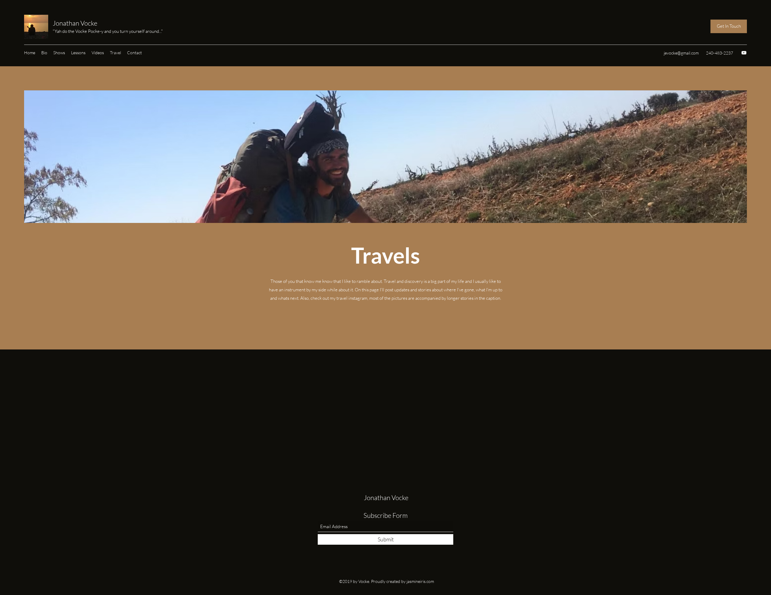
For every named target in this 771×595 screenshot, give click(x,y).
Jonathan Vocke (75, 23)
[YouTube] (744, 53)
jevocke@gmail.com (681, 52)
